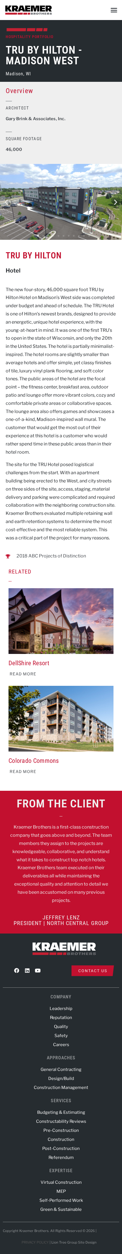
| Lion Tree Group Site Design (73, 1242)
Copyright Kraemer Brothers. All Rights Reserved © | (50, 1231)
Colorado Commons (34, 760)
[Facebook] (17, 970)
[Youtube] (38, 970)
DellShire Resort (29, 663)
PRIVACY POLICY (35, 1242)
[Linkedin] (27, 970)
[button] (114, 10)
